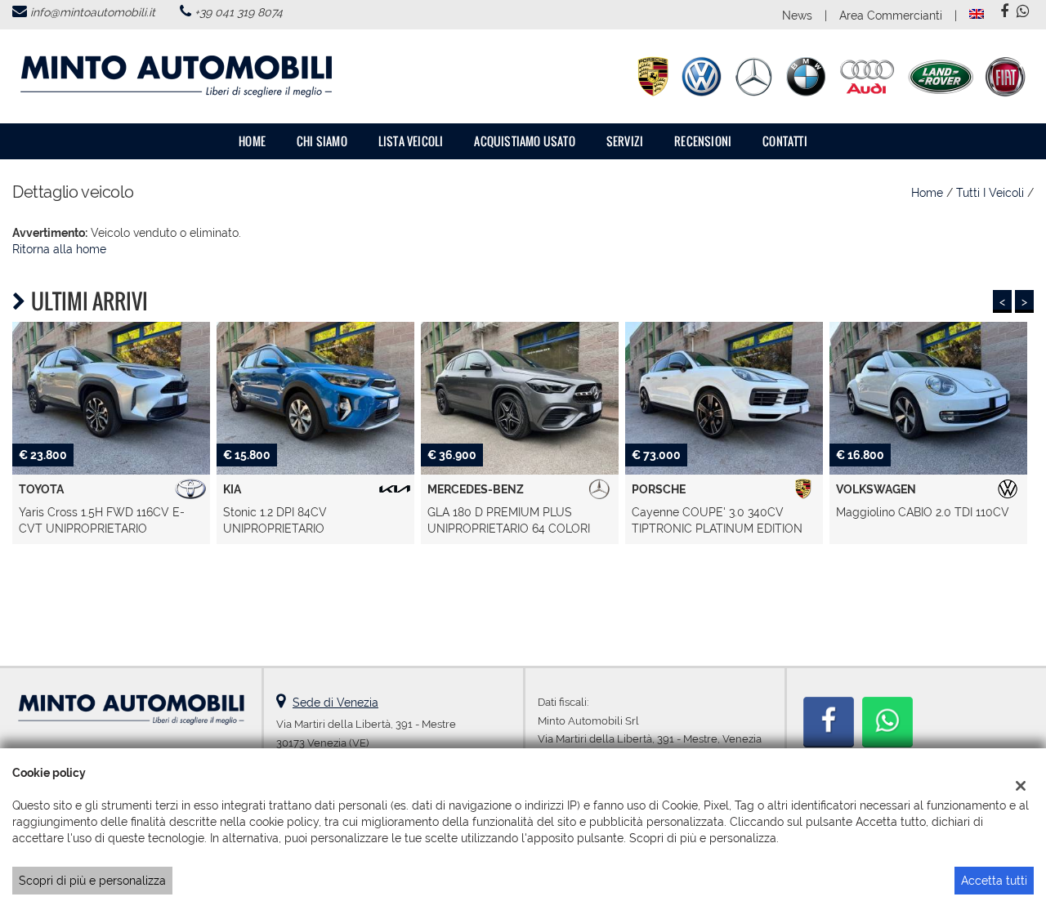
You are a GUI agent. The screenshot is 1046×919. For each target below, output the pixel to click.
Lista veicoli (411, 140)
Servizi (624, 140)
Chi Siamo (322, 140)
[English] (976, 13)
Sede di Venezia (335, 702)
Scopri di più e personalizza (92, 880)
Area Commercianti (890, 15)
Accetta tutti (994, 880)
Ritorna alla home (59, 249)
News (797, 15)
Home (252, 140)
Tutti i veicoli (990, 192)
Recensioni (702, 140)
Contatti (784, 140)
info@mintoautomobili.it (92, 12)
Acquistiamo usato (524, 140)
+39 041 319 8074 (238, 12)
